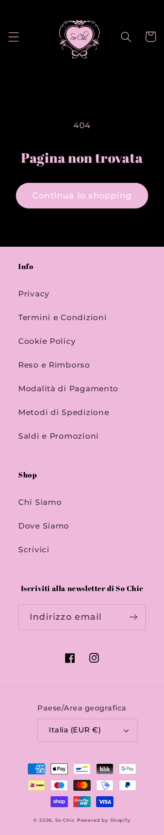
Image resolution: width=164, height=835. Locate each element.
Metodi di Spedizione (63, 412)
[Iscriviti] (133, 617)
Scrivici (34, 549)
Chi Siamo (40, 502)
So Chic (65, 820)
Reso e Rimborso (54, 364)
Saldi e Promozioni (58, 436)
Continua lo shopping (82, 196)
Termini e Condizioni (62, 317)
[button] (14, 37)
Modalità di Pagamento (68, 388)
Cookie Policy (47, 341)
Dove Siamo (43, 525)
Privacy (34, 293)
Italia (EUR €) (75, 730)
